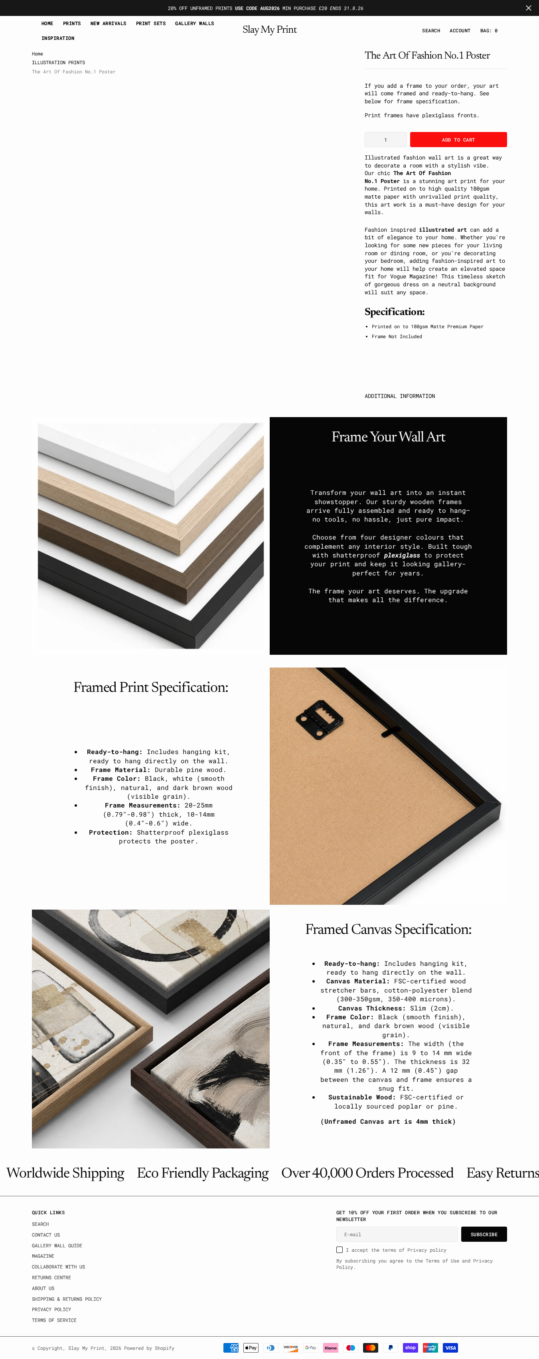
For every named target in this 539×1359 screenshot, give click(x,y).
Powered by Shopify (149, 1348)
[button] (460, 30)
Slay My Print (86, 1348)
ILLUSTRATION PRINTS (58, 62)
